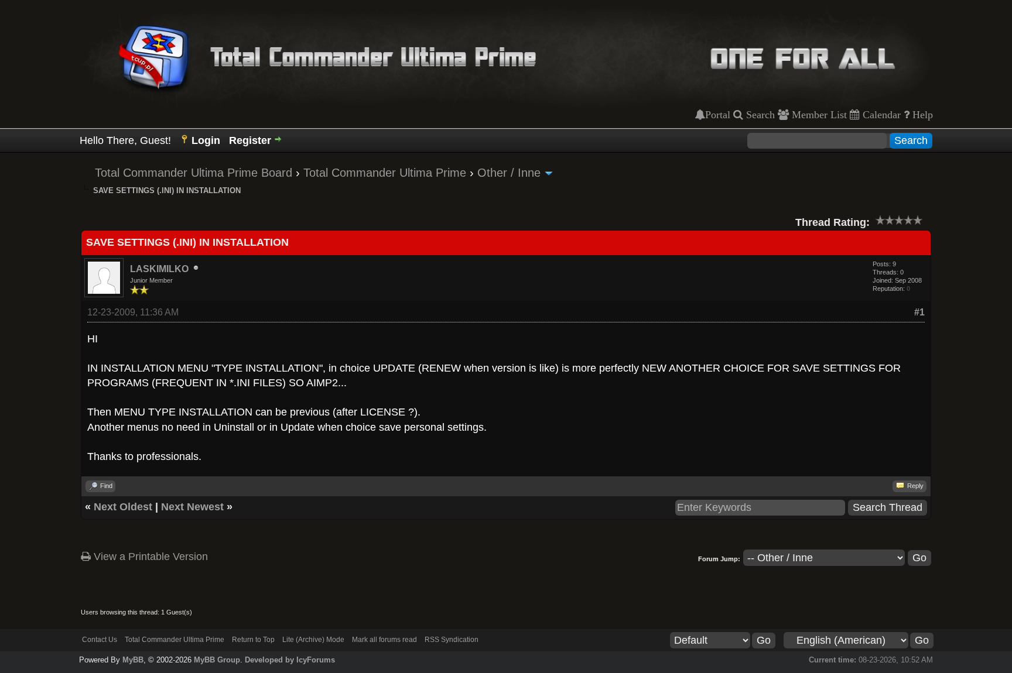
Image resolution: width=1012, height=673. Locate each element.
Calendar (880, 114)
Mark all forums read (384, 640)
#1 (919, 312)
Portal (717, 114)
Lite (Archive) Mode (313, 640)
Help (921, 114)
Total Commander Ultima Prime (384, 172)
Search (759, 114)
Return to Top (253, 640)
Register (250, 140)
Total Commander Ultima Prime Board (193, 172)
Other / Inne (509, 172)
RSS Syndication (451, 640)
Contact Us (99, 640)
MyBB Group (217, 659)
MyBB (132, 659)
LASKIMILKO (159, 269)
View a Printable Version (149, 556)
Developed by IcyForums (290, 659)
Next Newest (192, 507)
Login (206, 140)
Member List (818, 114)
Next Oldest (123, 507)
